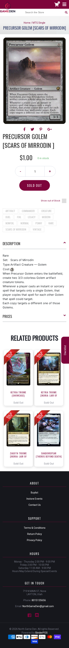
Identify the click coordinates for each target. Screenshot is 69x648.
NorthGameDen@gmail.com (38, 606)
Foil (19, 217)
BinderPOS (41, 632)
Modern (46, 217)
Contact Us (34, 504)
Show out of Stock (50, 200)
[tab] (34, 245)
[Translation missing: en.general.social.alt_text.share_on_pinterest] (41, 129)
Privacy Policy (34, 540)
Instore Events (34, 498)
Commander (28, 211)
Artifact (10, 211)
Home (27, 22)
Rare (51, 223)
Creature (46, 211)
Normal (25, 223)
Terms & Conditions (34, 527)
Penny (38, 223)
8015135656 (39, 600)
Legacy (31, 217)
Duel (7, 217)
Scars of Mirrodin (15, 229)
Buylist (34, 492)
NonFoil (9, 223)
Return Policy (34, 534)
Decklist (65, 350)
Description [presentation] (11, 243)
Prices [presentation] (7, 316)
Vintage (37, 229)
